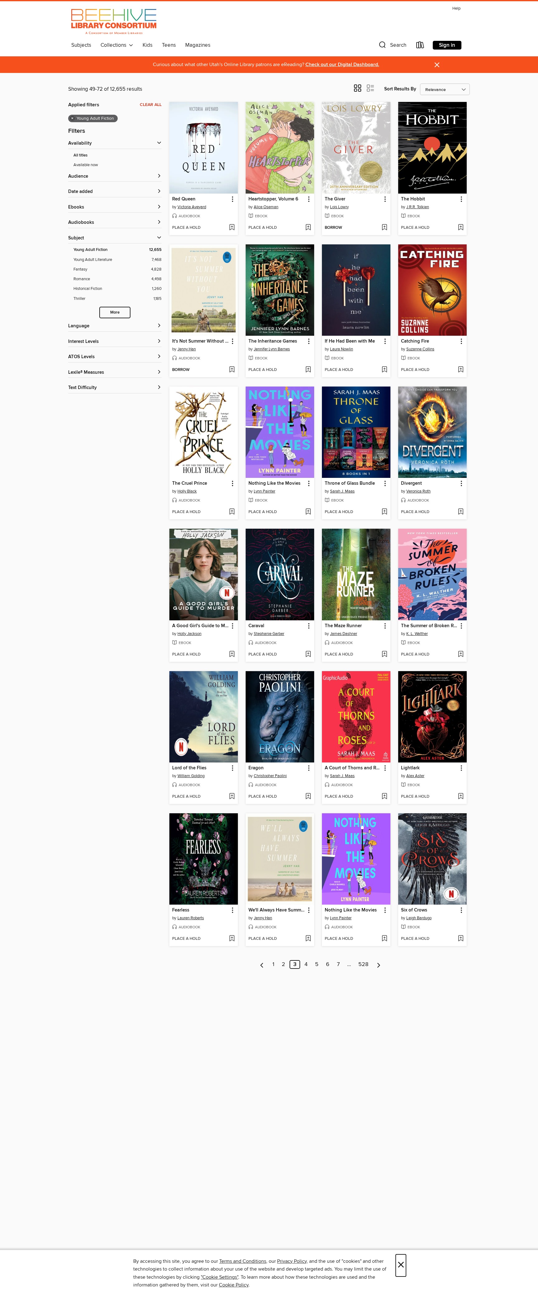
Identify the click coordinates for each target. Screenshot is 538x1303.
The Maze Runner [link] (343, 626)
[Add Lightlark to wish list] (461, 797)
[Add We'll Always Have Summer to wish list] (308, 939)
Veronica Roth (418, 491)
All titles (80, 155)
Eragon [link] (256, 768)
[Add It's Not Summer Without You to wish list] (232, 370)
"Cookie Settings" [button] (219, 1277)
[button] (392, 46)
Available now (85, 164)
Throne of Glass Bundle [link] (350, 483)
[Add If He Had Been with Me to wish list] (384, 370)
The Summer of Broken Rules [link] (429, 626)
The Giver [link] (335, 199)
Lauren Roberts (190, 918)
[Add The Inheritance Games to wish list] (308, 370)
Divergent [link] (411, 483)
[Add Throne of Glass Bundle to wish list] (384, 512)
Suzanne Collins (420, 349)
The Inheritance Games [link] (272, 341)
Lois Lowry (339, 206)
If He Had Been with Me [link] (350, 341)
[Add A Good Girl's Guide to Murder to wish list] (232, 655)
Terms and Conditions (242, 1261)
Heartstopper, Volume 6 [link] (273, 199)
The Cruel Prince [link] (189, 483)
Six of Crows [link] (414, 910)
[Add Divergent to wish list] (461, 512)
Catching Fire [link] (415, 341)
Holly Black (187, 491)
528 (363, 964)
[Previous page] (262, 964)
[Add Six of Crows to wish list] (461, 939)
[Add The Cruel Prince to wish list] (232, 512)
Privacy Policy (292, 1261)
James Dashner (343, 633)
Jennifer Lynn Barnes (272, 349)
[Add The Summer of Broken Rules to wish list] (461, 655)
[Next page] (379, 964)
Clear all (151, 105)
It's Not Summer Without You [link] (200, 341)
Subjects (81, 45)
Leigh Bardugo (419, 918)
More (115, 312)
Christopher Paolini (270, 775)
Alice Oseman (266, 206)
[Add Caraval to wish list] (308, 655)
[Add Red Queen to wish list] (232, 228)
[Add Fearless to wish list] (232, 939)
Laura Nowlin (341, 349)
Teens (169, 45)
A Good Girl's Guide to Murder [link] (200, 626)
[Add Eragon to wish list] (308, 797)
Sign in (447, 45)
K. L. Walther (417, 633)
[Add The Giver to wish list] (384, 228)
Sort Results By (400, 89)
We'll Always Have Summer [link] (276, 910)
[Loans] (420, 46)
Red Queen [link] (184, 199)
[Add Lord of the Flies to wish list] (232, 797)
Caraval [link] (256, 626)
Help (456, 8)
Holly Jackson (189, 633)
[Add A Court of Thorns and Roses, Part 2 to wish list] (384, 797)
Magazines (197, 45)
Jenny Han (186, 349)
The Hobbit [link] (413, 199)
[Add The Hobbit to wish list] (461, 228)
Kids (148, 45)
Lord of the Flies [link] (189, 768)
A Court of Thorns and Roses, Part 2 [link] (353, 768)
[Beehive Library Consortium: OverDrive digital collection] (114, 21)
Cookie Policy (233, 1285)
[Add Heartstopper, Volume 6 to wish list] (308, 228)
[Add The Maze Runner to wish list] (384, 655)
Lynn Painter (264, 491)
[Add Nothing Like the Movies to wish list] (308, 512)
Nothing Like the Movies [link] (274, 483)
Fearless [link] (180, 910)
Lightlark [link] (410, 768)
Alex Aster (415, 775)
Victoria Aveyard (191, 206)
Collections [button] (115, 45)
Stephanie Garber (269, 633)
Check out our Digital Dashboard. (342, 64)
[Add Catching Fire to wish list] (461, 370)
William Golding (191, 775)
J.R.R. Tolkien (417, 206)
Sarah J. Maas (342, 491)
